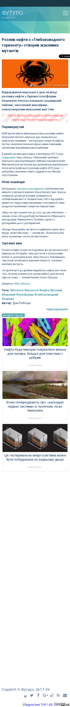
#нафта (44, 290)
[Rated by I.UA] (62, 704)
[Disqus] (35, 521)
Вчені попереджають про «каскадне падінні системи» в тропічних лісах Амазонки (35, 406)
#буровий (8, 294)
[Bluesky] (25, 695)
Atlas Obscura (22, 283)
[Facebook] (39, 695)
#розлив (56, 290)
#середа (8, 298)
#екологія (31, 290)
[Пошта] (65, 695)
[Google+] (45, 695)
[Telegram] (52, 695)
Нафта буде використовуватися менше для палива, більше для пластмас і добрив (35, 354)
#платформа (25, 294)
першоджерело (57, 309)
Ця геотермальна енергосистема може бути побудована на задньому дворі (35, 457)
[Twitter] (32, 695)
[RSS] (58, 695)
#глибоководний (46, 294)
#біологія (17, 290)
